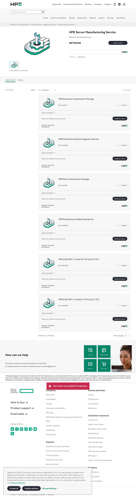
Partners (92, 467)
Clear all (33, 90)
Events (91, 395)
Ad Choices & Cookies (37, 495)
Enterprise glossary (95, 438)
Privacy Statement (17, 483)
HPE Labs (49, 413)
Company (98, 4)
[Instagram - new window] (21, 429)
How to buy (104, 368)
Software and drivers (54, 460)
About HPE (50, 395)
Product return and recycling (57, 451)
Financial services (95, 442)
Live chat (90, 354)
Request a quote (120, 118)
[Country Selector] (119, 4)
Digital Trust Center (96, 424)
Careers (49, 404)
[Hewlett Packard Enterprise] (16, 4)
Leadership (50, 430)
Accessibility (51, 399)
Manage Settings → (49, 488)
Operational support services (57, 446)
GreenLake (56, 4)
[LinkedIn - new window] (12, 429)
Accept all (14, 488)
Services (88, 4)
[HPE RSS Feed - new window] (12, 433)
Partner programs (95, 481)
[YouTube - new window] (35, 429)
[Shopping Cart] (114, 4)
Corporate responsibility (55, 408)
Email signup (93, 433)
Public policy (51, 434)
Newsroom (92, 408)
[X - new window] (17, 429)
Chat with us (81, 57)
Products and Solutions (72, 4)
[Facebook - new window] (30, 429)
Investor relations (53, 426)
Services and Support (24, 24)
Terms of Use (22, 495)
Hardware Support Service (49, 24)
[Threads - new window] (26, 429)
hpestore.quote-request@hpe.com (43, 366)
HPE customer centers (97, 451)
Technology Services (36, 24)
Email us (90, 368)
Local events (93, 404)
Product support (104, 354)
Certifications (93, 472)
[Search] (43, 12)
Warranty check (52, 464)
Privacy (13, 495)
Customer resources (98, 415)
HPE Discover (93, 399)
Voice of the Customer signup (100, 460)
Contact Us (92, 420)
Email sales (17, 413)
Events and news (96, 390)
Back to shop (14, 24)
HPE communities (95, 447)
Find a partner (93, 476)
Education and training (97, 429)
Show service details (47, 113)
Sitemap (51, 495)
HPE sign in (92, 456)
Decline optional (31, 488)
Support (108, 4)
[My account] (124, 4)
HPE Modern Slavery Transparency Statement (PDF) (64, 419)
